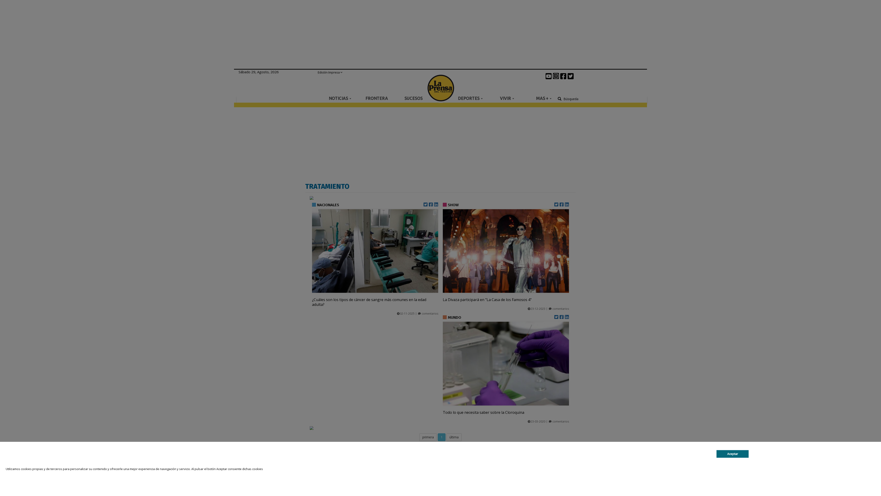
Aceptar (732, 454)
